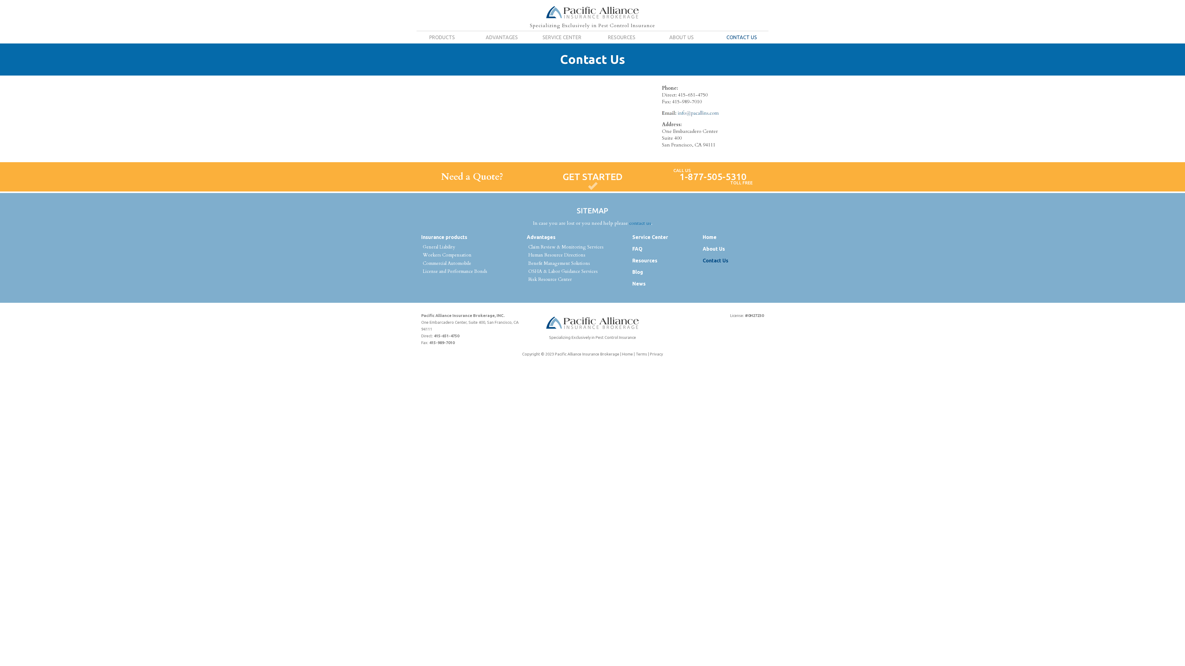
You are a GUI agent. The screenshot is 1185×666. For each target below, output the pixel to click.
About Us (681, 37)
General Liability (439, 247)
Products (442, 37)
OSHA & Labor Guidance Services (563, 271)
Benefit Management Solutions (559, 263)
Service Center (562, 37)
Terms (641, 354)
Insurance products (444, 237)
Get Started (592, 176)
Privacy (656, 354)
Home (710, 237)
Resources (621, 37)
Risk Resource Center (550, 279)
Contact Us (741, 37)
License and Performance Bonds (455, 271)
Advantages (502, 37)
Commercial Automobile (447, 263)
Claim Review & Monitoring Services (566, 247)
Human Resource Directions (556, 255)
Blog (637, 272)
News (639, 283)
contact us (640, 223)
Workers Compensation (447, 255)
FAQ (637, 249)
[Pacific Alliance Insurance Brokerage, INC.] (592, 12)
